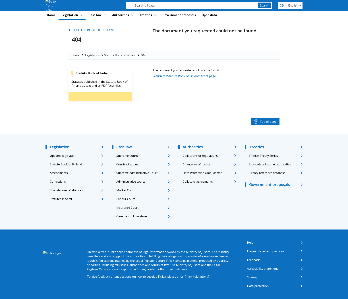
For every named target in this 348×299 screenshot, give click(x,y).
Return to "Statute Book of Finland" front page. (184, 76)
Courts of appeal (127, 164)
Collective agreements (198, 182)
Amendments (59, 173)
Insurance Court (127, 208)
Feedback (253, 260)
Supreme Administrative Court (137, 173)
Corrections (58, 182)
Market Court (125, 190)
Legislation (69, 15)
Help (250, 243)
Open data (209, 15)
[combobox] (192, 5)
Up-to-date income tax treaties (270, 164)
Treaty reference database (267, 173)
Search (264, 5)
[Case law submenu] (105, 15)
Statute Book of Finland (94, 30)
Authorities (120, 15)
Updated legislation (63, 156)
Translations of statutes (66, 190)
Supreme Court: (127, 156)
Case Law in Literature (131, 216)
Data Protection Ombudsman (202, 173)
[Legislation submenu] (81, 15)
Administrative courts (130, 182)
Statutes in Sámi (61, 199)
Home (51, 15)
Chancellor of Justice (196, 164)
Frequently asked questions (265, 251)
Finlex (77, 55)
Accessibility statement (262, 269)
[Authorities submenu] (132, 15)
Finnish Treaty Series (263, 156)
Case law (95, 15)
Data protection (258, 286)
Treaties (145, 15)
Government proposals (179, 15)
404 (143, 55)
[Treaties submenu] (155, 15)
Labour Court (125, 199)
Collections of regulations (200, 156)
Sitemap (252, 277)
